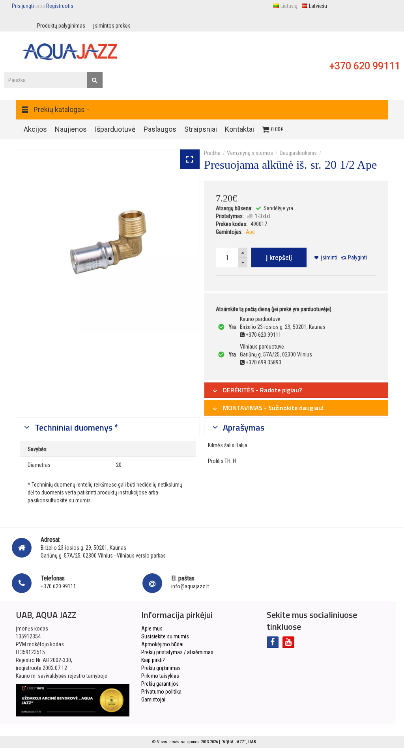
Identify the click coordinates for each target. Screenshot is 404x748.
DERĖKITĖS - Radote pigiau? (261, 390)
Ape (250, 232)
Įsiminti (329, 257)
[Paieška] (95, 80)
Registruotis (59, 6)
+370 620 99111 (364, 66)
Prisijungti (23, 6)
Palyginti (357, 257)
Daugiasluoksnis (298, 153)
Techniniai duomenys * (75, 427)
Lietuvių (289, 6)
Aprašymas (242, 427)
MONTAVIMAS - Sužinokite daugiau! (272, 407)
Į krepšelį (279, 257)
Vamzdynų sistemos (250, 153)
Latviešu (318, 6)
